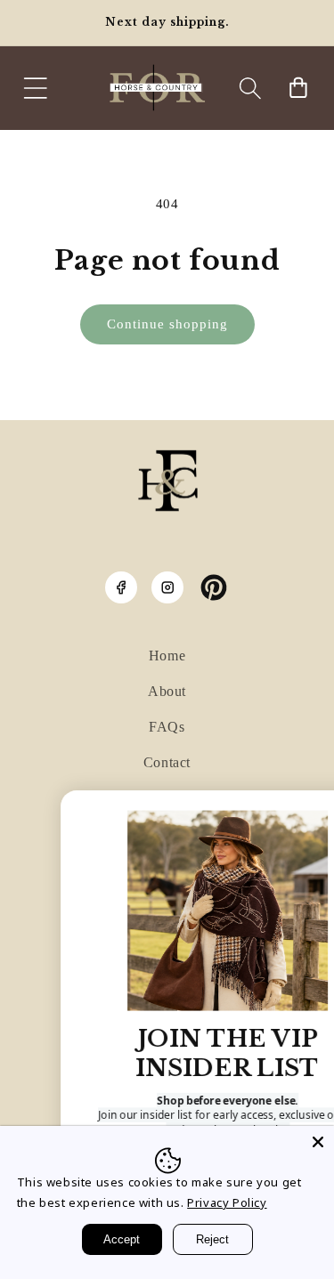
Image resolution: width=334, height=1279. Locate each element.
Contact (167, 762)
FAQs (166, 726)
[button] (35, 88)
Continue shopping (167, 324)
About (167, 691)
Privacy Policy (226, 1202)
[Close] (318, 1142)
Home (167, 655)
